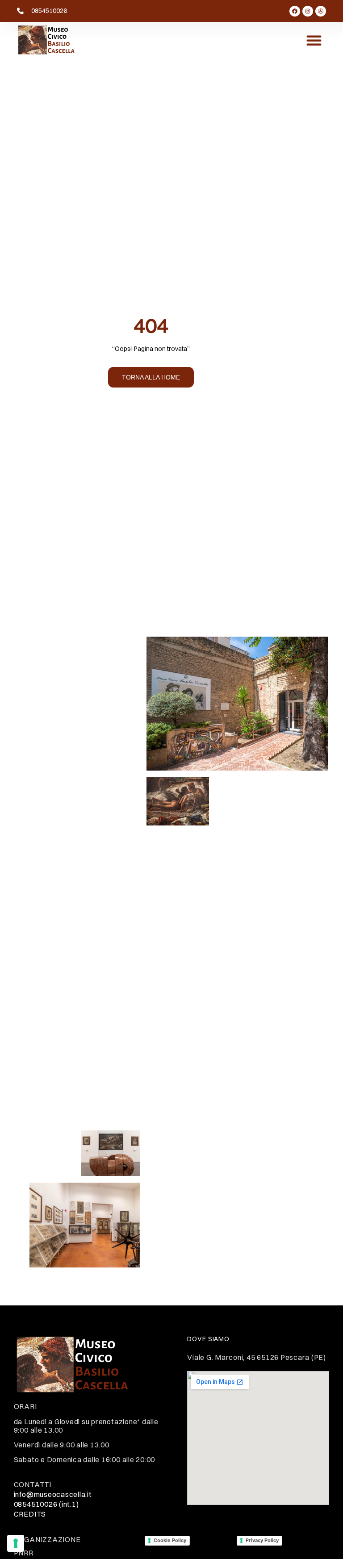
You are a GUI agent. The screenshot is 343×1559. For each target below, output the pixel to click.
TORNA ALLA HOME (151, 377)
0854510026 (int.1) (46, 1504)
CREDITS (30, 1513)
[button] (314, 40)
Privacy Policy (262, 1540)
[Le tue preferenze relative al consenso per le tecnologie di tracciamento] (15, 1543)
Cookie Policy (170, 1540)
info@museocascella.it (53, 1494)
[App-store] (320, 11)
